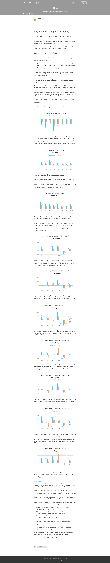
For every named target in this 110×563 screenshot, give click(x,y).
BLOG (62, 2)
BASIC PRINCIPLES (37, 3)
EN (34, 546)
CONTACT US (72, 3)
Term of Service (53, 560)
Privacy (47, 560)
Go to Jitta (83, 3)
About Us (58, 560)
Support (62, 560)
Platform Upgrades (38, 27)
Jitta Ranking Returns (49, 27)
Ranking (44, 2)
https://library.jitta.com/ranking (42, 228)
